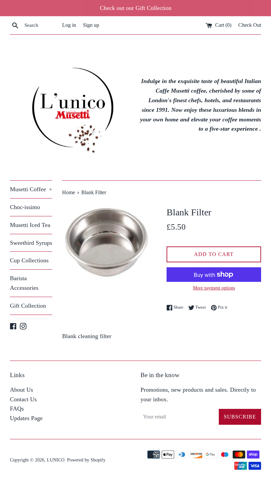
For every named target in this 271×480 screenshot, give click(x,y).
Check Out (249, 25)
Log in (69, 25)
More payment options (214, 287)
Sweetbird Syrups (31, 243)
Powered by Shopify (86, 459)
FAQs (17, 408)
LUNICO (55, 459)
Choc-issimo (25, 207)
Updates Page (26, 418)
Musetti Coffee (31, 189)
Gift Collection (28, 305)
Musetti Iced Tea (30, 225)
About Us (21, 389)
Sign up (91, 25)
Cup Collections (29, 260)
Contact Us (23, 399)
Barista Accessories (24, 283)
